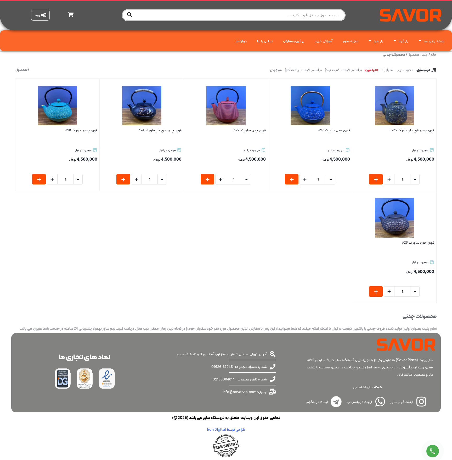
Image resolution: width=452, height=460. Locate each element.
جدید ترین (371, 70)
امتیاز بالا (387, 70)
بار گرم (403, 41)
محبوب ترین (405, 70)
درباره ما (241, 41)
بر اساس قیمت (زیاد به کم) (303, 70)
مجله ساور (350, 41)
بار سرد (378, 41)
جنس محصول (418, 55)
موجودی (275, 70)
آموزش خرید (323, 41)
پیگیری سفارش (293, 41)
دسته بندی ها (434, 41)
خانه (433, 55)
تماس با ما (265, 41)
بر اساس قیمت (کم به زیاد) (343, 70)
